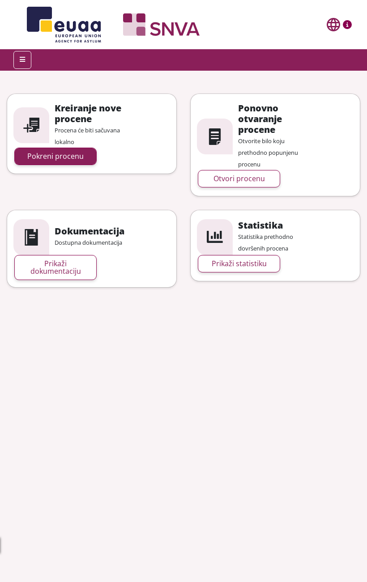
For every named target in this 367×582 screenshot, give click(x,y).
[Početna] (109, 24)
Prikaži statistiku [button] (239, 263)
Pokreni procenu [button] (55, 156)
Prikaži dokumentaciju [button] (55, 267)
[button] (347, 26)
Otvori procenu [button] (239, 178)
